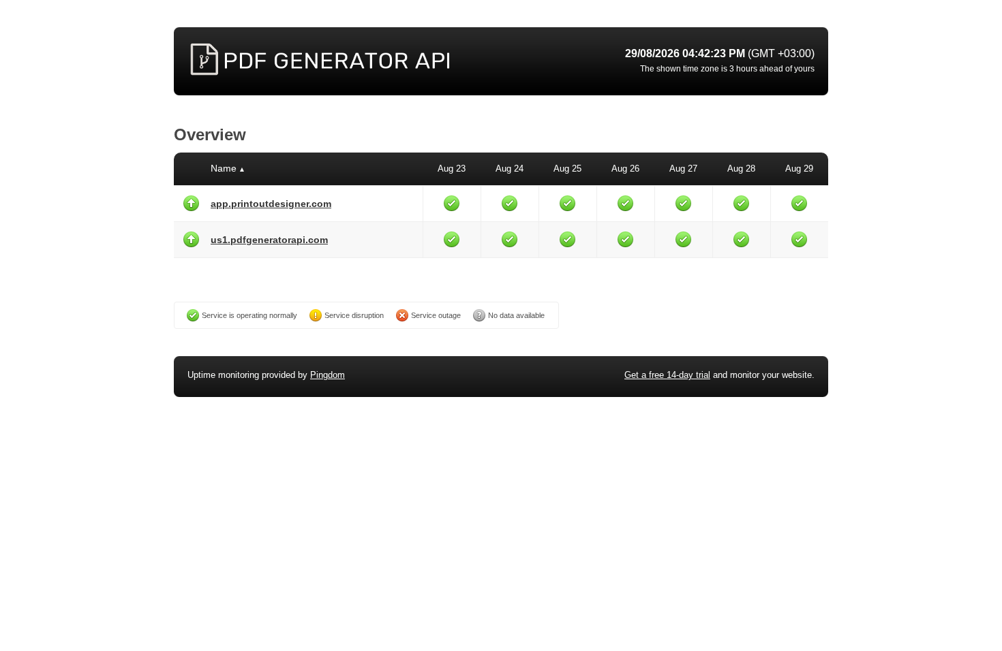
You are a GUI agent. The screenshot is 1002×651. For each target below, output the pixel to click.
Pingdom (327, 375)
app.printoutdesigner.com (271, 203)
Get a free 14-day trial (667, 375)
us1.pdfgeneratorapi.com (269, 239)
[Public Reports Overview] (357, 61)
